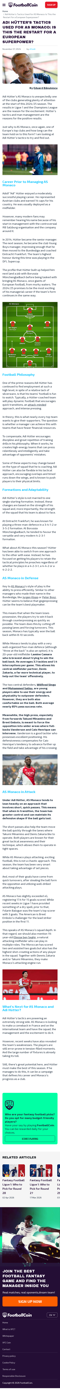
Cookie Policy (8, 1362)
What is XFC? (8, 1329)
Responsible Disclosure (14, 1376)
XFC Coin (6, 1342)
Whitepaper (8, 1336)
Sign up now (30, 1301)
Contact (6, 1349)
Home (5, 1322)
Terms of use (8, 1369)
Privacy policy (9, 1356)
